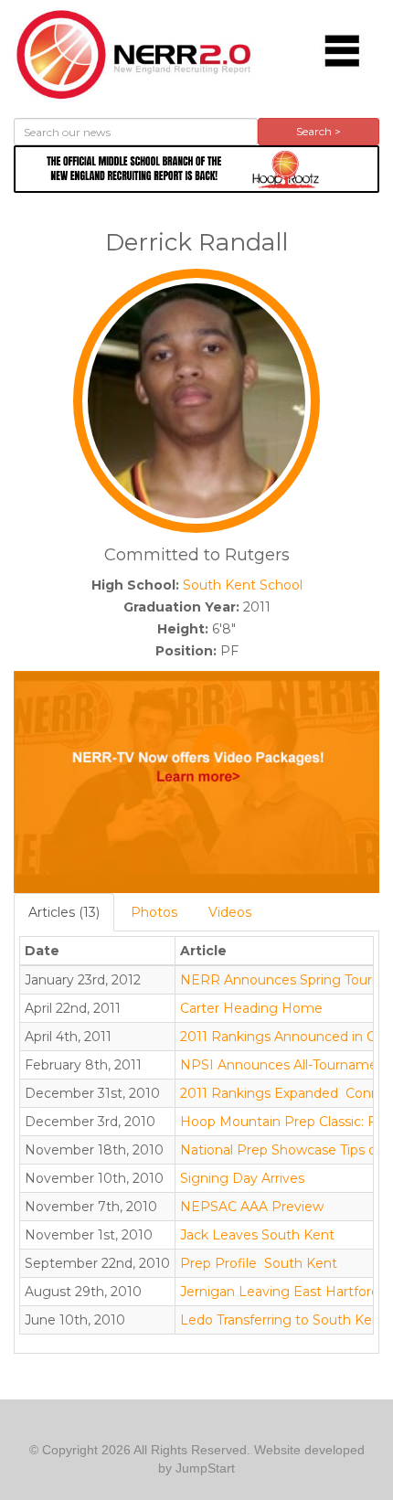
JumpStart (205, 1468)
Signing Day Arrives (242, 1178)
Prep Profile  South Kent (258, 1263)
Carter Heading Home (251, 1008)
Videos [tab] (229, 912)
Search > (318, 131)
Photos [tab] (154, 912)
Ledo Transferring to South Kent (283, 1320)
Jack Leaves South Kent (257, 1235)
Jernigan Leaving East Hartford (279, 1291)
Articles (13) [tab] (64, 912)
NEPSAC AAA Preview (252, 1206)
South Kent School (243, 585)
